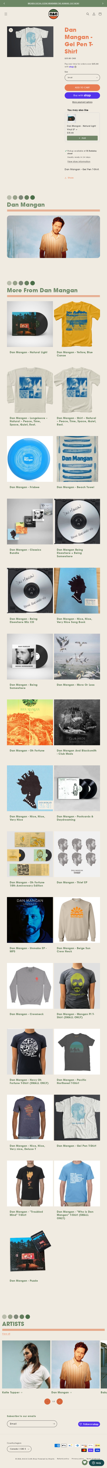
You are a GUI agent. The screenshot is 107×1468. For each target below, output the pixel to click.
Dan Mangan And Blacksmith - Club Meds (77, 752)
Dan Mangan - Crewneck (27, 1014)
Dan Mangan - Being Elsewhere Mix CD (23, 620)
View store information (78, 161)
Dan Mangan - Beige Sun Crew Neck (73, 950)
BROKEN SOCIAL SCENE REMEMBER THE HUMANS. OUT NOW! (53, 3)
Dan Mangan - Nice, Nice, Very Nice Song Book (74, 620)
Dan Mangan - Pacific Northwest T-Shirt (71, 1081)
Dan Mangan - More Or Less (76, 684)
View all (6, 1334)
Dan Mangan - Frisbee (25, 487)
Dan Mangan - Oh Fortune (27, 750)
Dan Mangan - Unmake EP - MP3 (28, 950)
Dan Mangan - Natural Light (81, 126)
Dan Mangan (60, 1392)
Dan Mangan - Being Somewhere (23, 686)
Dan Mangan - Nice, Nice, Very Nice (27, 818)
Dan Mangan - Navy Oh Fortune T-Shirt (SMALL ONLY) (29, 1081)
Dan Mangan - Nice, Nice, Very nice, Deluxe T (27, 1147)
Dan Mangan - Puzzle (24, 1280)
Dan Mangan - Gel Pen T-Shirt (76, 1145)
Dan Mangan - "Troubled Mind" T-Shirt (26, 1213)
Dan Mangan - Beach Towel (75, 487)
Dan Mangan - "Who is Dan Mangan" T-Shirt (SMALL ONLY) (75, 1215)
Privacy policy (78, 1459)
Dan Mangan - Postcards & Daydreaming (75, 818)
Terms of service (93, 1459)
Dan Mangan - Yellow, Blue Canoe (75, 354)
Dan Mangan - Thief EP (72, 882)
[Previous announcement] (4, 3)
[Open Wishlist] (84, 1462)
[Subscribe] (54, 1423)
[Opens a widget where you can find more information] (96, 1463)
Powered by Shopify (46, 1459)
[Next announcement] (103, 3)
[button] (6, 14)
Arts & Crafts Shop (29, 1459)
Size (66, 72)
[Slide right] (60, 1401)
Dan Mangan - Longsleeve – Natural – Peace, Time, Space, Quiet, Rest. (29, 421)
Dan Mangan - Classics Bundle (25, 551)
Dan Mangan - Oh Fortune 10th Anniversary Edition (27, 884)
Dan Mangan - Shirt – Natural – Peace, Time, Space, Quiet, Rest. (76, 421)
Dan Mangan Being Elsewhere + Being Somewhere (70, 553)
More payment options (82, 102)
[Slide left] (47, 1401)
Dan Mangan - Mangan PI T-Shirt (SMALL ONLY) (75, 1016)
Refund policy (63, 1459)
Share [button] (71, 178)
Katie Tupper (11, 1392)
